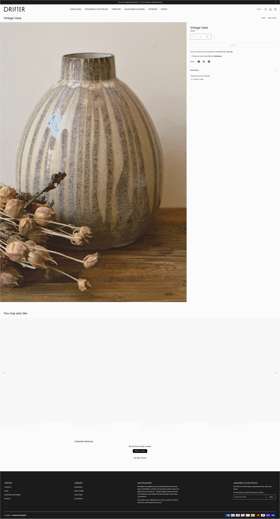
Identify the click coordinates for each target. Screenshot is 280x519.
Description (194, 70)
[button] (198, 61)
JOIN (271, 497)
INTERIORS (153, 9)
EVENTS (164, 9)
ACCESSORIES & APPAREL (134, 9)
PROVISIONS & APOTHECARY (96, 9)
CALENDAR (78, 499)
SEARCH (7, 499)
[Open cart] (275, 9)
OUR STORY (78, 495)
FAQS (6, 491)
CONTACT (7, 487)
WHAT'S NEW (79, 491)
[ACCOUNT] (270, 9)
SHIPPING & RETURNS (12, 495)
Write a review (140, 451)
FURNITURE (116, 9)
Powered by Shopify (19, 515)
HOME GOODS (75, 9)
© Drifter (7, 515)
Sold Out (233, 45)
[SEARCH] (265, 9)
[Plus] (207, 36)
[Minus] (194, 36)
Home (263, 18)
